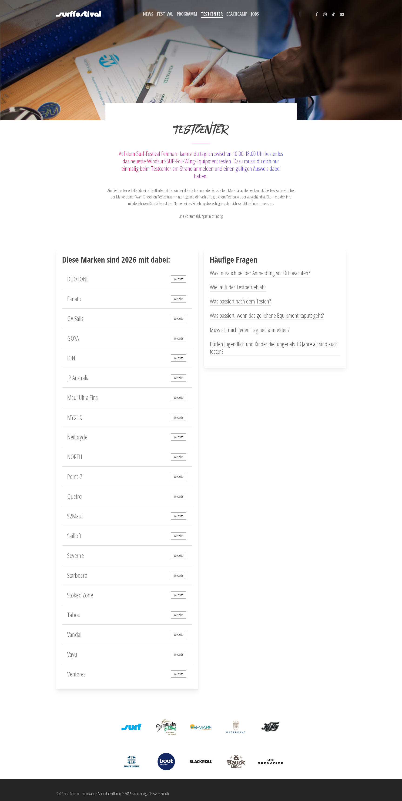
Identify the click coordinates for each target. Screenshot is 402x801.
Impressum (88, 793)
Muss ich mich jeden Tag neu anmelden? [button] (250, 329)
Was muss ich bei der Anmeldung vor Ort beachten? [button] (260, 273)
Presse (153, 793)
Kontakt (165, 793)
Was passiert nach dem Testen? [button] (240, 301)
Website (178, 279)
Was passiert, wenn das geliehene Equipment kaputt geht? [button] (267, 315)
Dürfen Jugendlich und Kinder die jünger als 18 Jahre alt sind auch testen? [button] (274, 347)
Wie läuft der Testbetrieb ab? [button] (238, 287)
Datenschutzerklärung (109, 793)
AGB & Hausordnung (136, 793)
